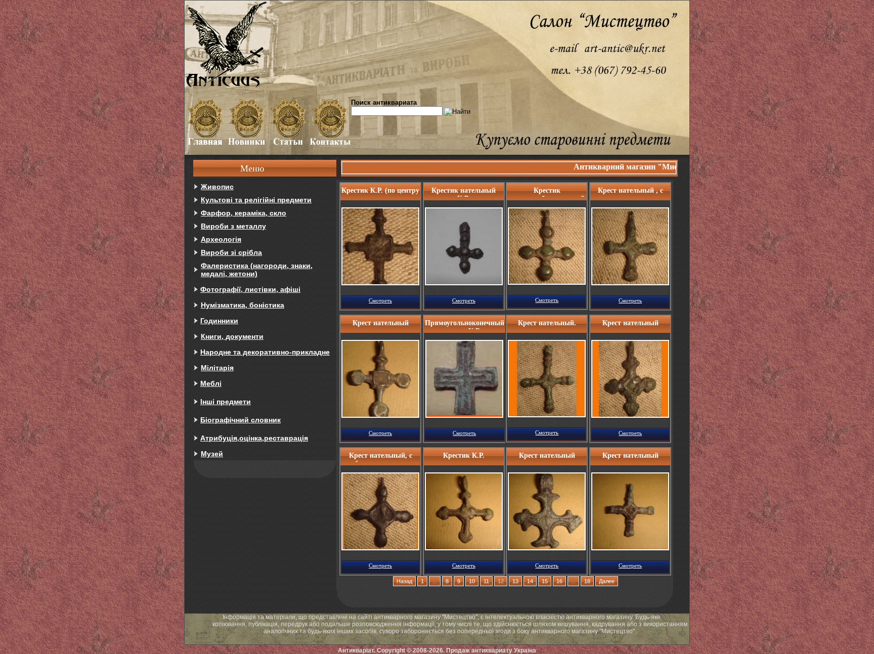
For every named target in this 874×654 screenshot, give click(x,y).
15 (545, 581)
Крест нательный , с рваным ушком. (630, 192)
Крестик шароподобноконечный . (547, 192)
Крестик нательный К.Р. (463, 192)
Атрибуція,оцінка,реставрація (254, 438)
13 (515, 581)
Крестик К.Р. (464, 455)
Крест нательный (381, 323)
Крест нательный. (547, 323)
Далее (607, 581)
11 (486, 581)
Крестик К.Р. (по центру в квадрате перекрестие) (380, 192)
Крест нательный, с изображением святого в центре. (380, 457)
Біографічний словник (240, 420)
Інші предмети (225, 402)
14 (530, 581)
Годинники (219, 321)
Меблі (211, 383)
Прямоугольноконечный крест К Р (464, 324)
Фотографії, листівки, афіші (250, 289)
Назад (404, 581)
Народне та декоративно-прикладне (265, 352)
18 (587, 581)
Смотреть (380, 300)
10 (472, 581)
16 (559, 581)
